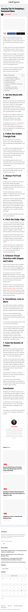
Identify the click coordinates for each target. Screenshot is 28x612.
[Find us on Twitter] (4, 544)
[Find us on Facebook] (1, 544)
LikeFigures (14, 2)
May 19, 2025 (6, 472)
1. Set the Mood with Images (11, 77)
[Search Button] (26, 2)
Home (2, 6)
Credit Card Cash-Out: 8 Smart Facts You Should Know (13, 562)
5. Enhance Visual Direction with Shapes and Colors (13, 84)
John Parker (8, 14)
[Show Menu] (1, 2)
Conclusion (7, 90)
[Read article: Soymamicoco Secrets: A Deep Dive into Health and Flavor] (14, 507)
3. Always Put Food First (10, 80)
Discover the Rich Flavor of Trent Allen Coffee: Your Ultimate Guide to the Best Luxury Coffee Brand (12, 468)
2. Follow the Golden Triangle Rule (12, 79)
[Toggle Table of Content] (22, 75)
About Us (10, 605)
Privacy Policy (3, 607)
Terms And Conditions (18, 605)
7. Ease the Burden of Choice (11, 88)
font (9, 246)
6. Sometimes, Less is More (11, 87)
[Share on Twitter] (20, 33)
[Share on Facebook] (11, 33)
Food (6, 6)
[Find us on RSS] (8, 544)
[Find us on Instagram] (6, 544)
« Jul (2, 598)
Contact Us (3, 605)
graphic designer (12, 288)
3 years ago (15, 14)
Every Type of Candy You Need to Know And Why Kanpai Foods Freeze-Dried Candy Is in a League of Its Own (14, 493)
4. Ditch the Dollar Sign (10, 82)
